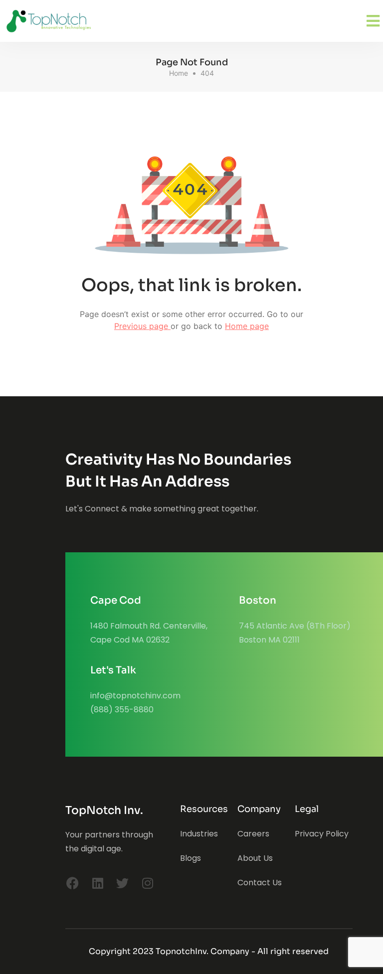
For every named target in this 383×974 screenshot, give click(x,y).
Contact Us (259, 882)
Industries (199, 833)
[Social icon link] (72, 883)
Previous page (142, 326)
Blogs (190, 858)
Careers (253, 833)
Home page (247, 326)
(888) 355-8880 (122, 709)
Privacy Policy (322, 833)
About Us (255, 858)
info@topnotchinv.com (135, 695)
